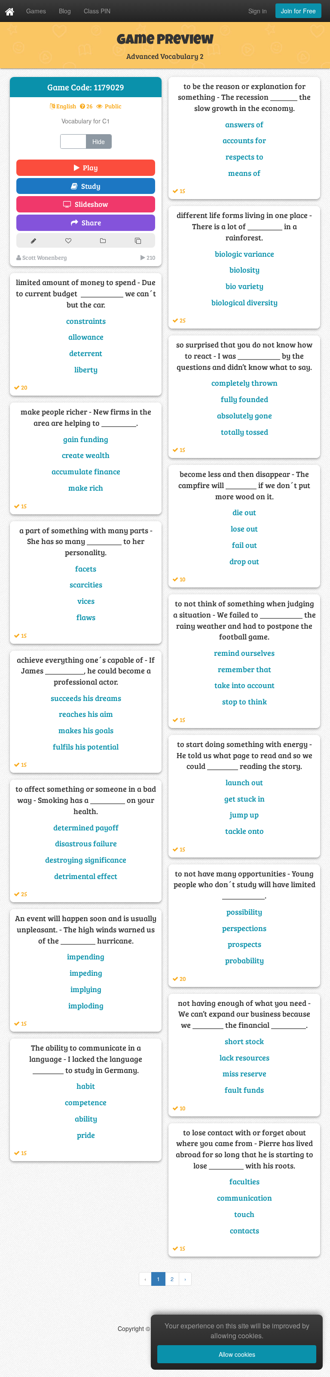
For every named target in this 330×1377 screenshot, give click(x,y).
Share (89, 222)
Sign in (257, 10)
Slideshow (89, 204)
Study (89, 186)
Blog (65, 10)
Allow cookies (237, 1354)
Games (36, 10)
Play (88, 167)
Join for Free (298, 10)
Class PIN (97, 10)
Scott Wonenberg (44, 257)
